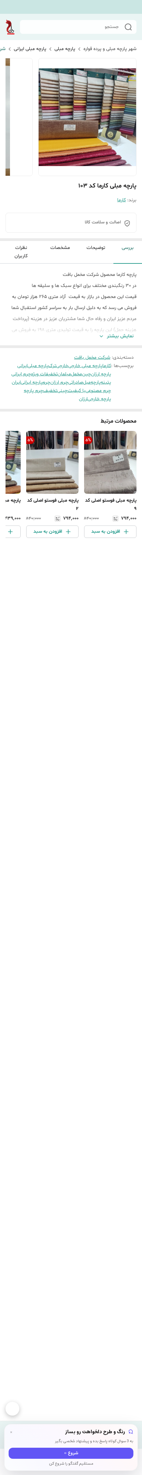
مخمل (76, 374)
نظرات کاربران (21, 251)
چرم (46, 382)
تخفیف (50, 390)
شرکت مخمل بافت (92, 357)
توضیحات (96, 247)
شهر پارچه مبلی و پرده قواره (109, 49)
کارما (121, 200)
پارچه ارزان (101, 374)
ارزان (83, 399)
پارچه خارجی (99, 399)
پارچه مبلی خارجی (85, 366)
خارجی (62, 366)
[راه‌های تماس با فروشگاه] (12, 1409)
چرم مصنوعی (98, 390)
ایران (16, 382)
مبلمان (64, 374)
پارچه (96, 382)
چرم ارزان (59, 382)
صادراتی (75, 382)
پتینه (106, 382)
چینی (62, 390)
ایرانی (22, 366)
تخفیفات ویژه (44, 374)
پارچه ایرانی (31, 382)
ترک (52, 366)
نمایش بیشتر (120, 336)
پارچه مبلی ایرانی (30, 49)
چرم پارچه (33, 390)
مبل (87, 382)
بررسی (128, 247)
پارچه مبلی (64, 49)
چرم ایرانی (21, 374)
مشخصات (60, 247)
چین (86, 374)
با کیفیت (76, 390)
